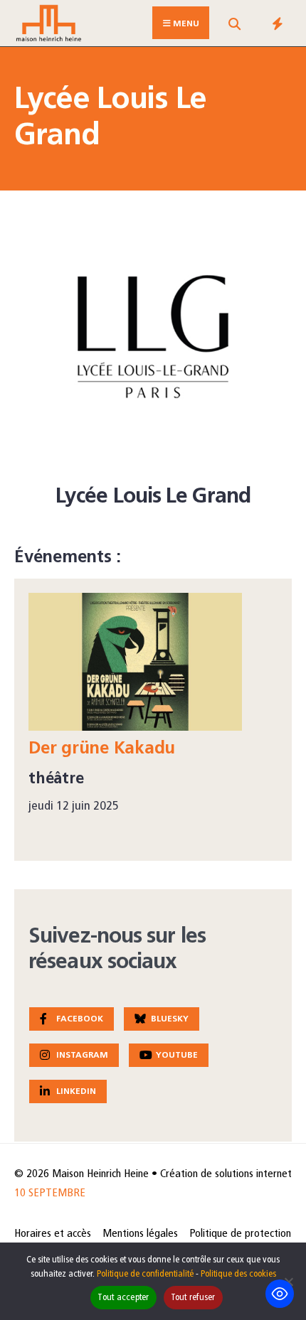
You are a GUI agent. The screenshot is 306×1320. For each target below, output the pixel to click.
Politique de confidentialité (145, 1274)
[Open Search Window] (234, 26)
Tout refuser (193, 1297)
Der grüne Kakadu (101, 749)
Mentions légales (140, 1234)
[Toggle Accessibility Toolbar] (279, 1293)
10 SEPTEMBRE (49, 1193)
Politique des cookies (238, 1274)
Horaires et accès (52, 1234)
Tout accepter (123, 1297)
